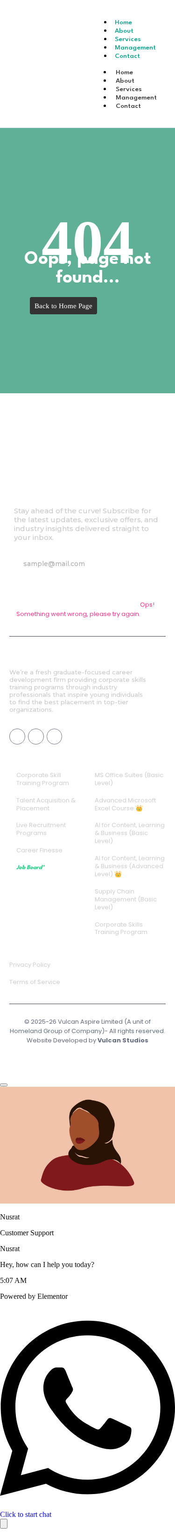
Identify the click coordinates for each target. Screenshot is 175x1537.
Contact (127, 56)
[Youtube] (36, 736)
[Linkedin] (55, 736)
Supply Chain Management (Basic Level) (126, 899)
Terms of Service (34, 981)
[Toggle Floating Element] (3, 1524)
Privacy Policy (29, 964)
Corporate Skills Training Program (121, 928)
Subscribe (35, 585)
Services (129, 89)
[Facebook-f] (17, 736)
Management (136, 97)
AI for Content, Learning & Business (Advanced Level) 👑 (130, 866)
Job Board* (30, 868)
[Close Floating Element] (3, 1085)
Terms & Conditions (89, 1056)
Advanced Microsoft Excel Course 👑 (125, 804)
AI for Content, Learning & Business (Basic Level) (130, 833)
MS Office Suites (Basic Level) (129, 779)
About (125, 81)
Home (124, 72)
